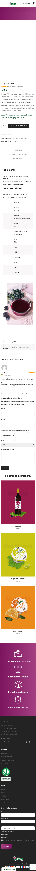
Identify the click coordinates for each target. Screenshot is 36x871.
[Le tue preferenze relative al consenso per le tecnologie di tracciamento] (8, 869)
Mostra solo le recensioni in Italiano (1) (14, 394)
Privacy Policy (5, 738)
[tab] (18, 150)
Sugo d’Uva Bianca (18, 579)
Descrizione (18, 150)
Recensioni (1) (18, 159)
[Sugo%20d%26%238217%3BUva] (11, 141)
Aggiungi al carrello (18, 126)
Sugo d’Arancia (18, 631)
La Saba (18, 526)
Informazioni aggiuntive (18, 154)
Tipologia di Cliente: (7, 831)
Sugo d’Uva (5, 763)
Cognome (4, 818)
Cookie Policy (5, 742)
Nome (4, 408)
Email (3, 419)
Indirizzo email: (5, 825)
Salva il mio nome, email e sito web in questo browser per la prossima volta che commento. (16, 433)
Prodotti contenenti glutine (21, 347)
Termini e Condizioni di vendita (18, 864)
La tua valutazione (8, 441)
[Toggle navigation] (4, 3)
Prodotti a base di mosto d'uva (18, 138)
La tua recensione (8, 449)
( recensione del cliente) (16, 87)
